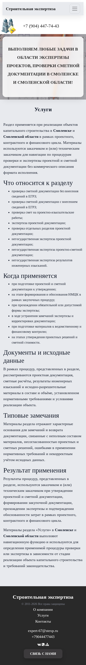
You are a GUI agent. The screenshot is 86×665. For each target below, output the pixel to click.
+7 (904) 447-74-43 (41, 25)
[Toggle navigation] (74, 9)
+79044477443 (43, 637)
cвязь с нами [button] (43, 653)
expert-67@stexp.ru (43, 631)
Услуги (43, 615)
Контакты (43, 621)
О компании (43, 609)
